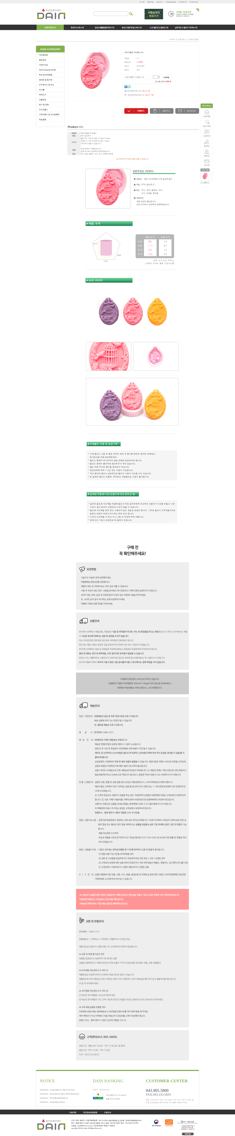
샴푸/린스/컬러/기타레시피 (186, 27)
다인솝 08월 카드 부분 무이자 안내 (57, 1090)
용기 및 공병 (44, 104)
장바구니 (160, 2)
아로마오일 (43, 64)
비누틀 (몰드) (181, 39)
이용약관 (72, 1112)
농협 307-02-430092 (113, 1099)
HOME (172, 39)
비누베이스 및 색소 (46, 84)
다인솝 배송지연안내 (52, 1102)
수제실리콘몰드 (193, 39)
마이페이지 (183, 2)
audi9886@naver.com (84, 1126)
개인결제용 (43, 54)
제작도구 (42, 94)
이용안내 (107, 1112)
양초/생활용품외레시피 (104, 27)
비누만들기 (43, 109)
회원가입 (150, 2)
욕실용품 (42, 119)
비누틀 (41, 89)
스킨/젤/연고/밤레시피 (159, 27)
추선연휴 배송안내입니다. (54, 1098)
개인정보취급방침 (90, 1112)
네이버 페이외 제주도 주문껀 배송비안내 (59, 1094)
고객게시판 (194, 2)
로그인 (142, 2)
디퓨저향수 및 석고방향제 (49, 114)
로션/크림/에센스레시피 (132, 27)
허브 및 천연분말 (45, 74)
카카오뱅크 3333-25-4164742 (116, 1095)
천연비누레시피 (77, 27)
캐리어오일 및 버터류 (47, 69)
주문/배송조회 (171, 2)
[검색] (131, 12)
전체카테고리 (50, 27)
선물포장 (42, 99)
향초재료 (42, 59)
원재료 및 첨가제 (45, 79)
